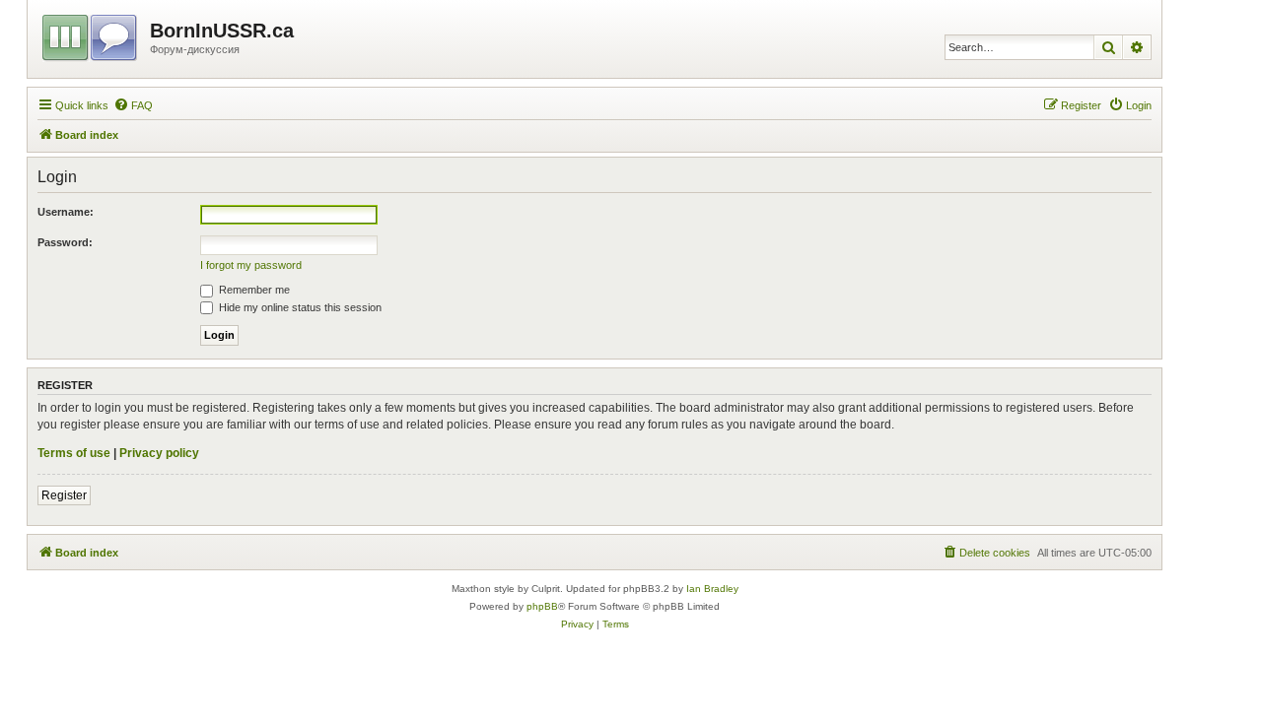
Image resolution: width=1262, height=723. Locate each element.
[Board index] (91, 34)
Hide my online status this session (299, 307)
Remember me (253, 290)
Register (64, 495)
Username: (65, 212)
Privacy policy (159, 453)
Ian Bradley (712, 588)
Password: (65, 242)
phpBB (542, 606)
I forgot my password (251, 265)
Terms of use (73, 453)
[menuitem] (133, 105)
